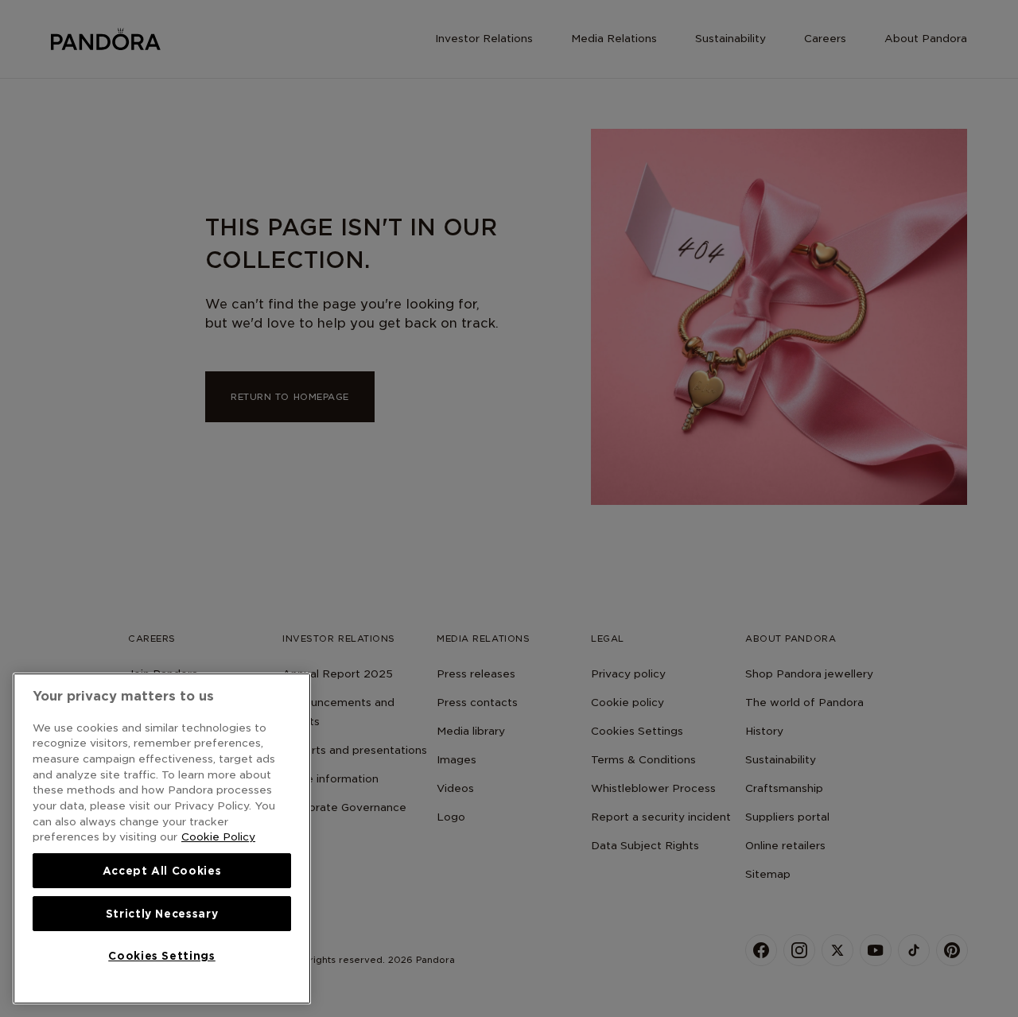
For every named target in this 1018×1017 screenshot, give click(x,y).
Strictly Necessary (162, 913)
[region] (162, 838)
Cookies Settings (162, 955)
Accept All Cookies (162, 870)
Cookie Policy (218, 836)
